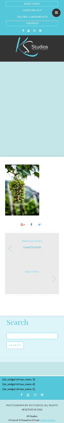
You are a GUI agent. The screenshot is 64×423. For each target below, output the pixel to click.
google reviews (47, 420)
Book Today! (32, 3)
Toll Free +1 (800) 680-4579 (32, 16)
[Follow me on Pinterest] (40, 30)
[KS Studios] (32, 47)
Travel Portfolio (32, 247)
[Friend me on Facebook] (23, 30)
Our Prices (32, 23)
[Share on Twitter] (40, 224)
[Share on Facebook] (31, 224)
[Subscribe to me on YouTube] (29, 30)
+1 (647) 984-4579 (32, 10)
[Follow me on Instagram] (34, 30)
